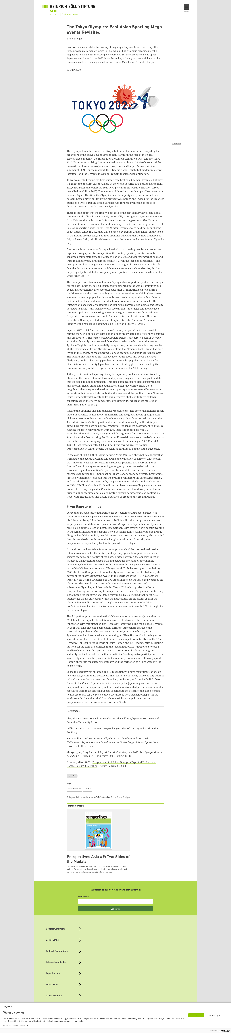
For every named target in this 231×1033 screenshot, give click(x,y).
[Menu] (186, 7)
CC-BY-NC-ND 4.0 (103, 797)
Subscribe (115, 909)
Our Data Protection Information (15, 1025)
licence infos (176, 144)
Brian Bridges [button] (74, 39)
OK (196, 1015)
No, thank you (214, 1015)
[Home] (68, 8)
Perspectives (74, 789)
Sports (87, 789)
